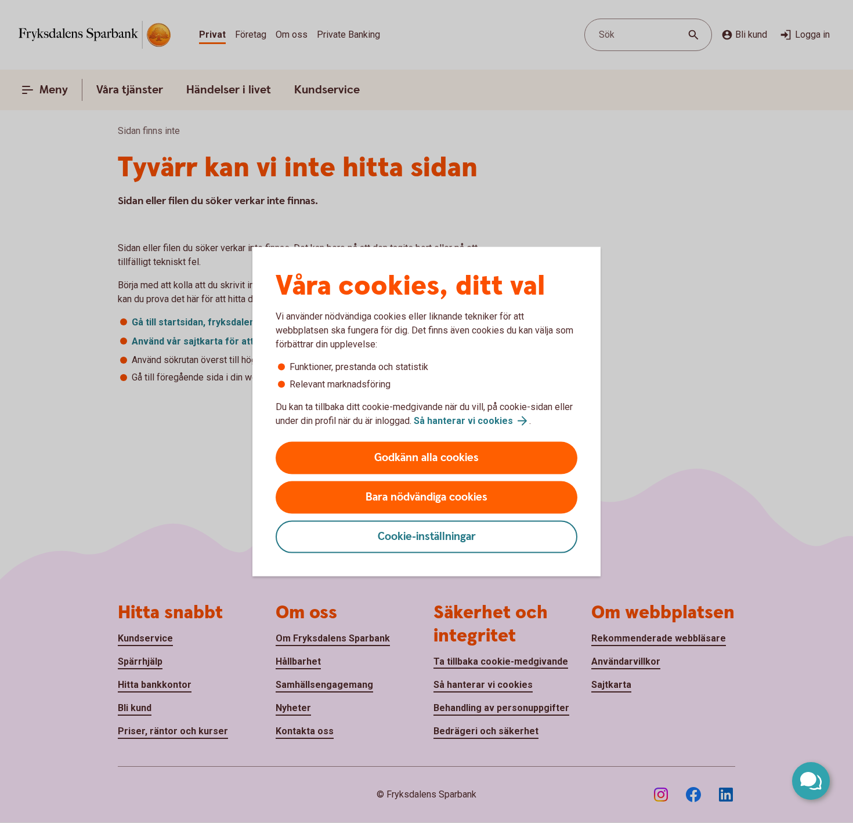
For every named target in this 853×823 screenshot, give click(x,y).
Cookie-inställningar (427, 537)
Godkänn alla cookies (426, 458)
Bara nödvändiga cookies (426, 497)
